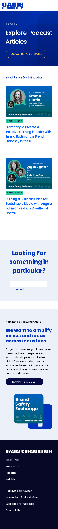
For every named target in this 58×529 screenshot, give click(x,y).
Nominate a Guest (24, 382)
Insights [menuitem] (10, 479)
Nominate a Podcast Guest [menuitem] (23, 497)
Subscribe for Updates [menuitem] (20, 504)
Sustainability (14, 121)
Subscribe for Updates (26, 54)
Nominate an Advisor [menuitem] (19, 491)
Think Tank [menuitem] (12, 460)
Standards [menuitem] (12, 466)
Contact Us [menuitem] (13, 510)
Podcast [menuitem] (11, 473)
